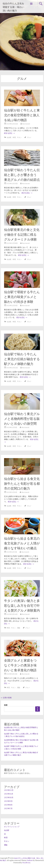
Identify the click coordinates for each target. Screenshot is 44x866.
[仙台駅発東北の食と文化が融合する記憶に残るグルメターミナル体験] (22, 225)
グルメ (29, 137)
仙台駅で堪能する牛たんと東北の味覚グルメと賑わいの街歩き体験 (22, 297)
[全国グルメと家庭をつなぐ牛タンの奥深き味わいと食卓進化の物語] (22, 656)
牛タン (19, 137)
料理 (14, 137)
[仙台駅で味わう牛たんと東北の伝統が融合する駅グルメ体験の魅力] (22, 349)
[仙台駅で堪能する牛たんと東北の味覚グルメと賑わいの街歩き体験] (22, 287)
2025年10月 (8, 797)
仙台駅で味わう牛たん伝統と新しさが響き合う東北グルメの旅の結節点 (22, 175)
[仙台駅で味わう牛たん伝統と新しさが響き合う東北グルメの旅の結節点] (22, 165)
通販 (18, 628)
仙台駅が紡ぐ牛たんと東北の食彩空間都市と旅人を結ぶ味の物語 (22, 115)
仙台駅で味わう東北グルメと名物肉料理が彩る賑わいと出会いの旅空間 (22, 418)
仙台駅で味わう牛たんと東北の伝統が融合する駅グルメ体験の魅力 (22, 359)
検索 (5, 705)
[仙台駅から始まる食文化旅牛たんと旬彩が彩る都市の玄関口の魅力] (22, 474)
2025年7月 (8, 808)
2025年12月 (8, 790)
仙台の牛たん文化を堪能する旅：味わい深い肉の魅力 (13, 7)
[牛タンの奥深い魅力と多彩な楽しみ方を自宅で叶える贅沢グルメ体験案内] (22, 596)
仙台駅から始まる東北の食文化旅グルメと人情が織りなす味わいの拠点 (22, 543)
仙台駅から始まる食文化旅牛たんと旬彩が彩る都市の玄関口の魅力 (22, 483)
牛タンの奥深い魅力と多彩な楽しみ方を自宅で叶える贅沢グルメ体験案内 (22, 605)
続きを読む (9, 133)
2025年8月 (8, 805)
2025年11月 (8, 794)
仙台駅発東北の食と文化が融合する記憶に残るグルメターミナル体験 (22, 234)
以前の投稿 (6, 697)
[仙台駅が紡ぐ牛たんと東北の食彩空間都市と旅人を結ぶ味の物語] (22, 105)
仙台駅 (9, 137)
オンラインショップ (11, 826)
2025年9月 (8, 801)
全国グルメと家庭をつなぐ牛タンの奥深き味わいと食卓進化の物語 (20, 665)
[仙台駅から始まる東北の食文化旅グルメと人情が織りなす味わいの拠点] (22, 534)
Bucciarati (26, 124)
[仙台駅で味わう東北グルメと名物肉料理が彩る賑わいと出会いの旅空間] (22, 409)
